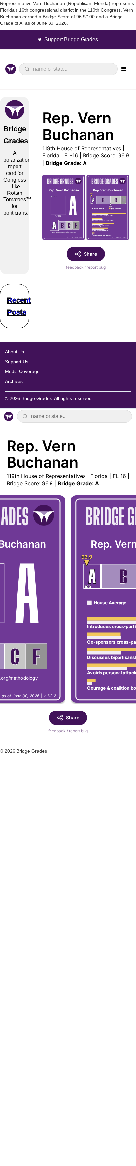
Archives (14, 381)
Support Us (16, 361)
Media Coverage (22, 371)
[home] (12, 69)
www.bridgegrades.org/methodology (64, 232)
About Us (14, 351)
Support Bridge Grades (68, 39)
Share (90, 254)
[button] (124, 69)
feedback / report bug (86, 267)
